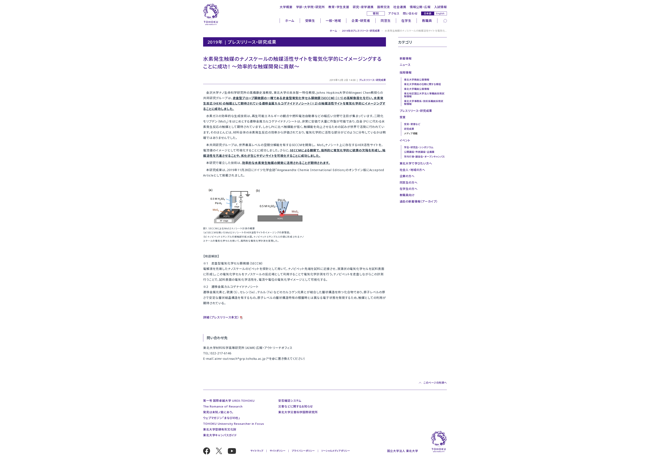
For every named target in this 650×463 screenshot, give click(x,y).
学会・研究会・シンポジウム (418, 147)
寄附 (376, 13)
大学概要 (286, 7)
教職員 (427, 20)
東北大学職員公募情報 (416, 89)
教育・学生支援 (338, 7)
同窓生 (386, 20)
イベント (405, 140)
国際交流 (383, 7)
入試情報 (440, 7)
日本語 (427, 13)
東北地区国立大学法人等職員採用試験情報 (424, 95)
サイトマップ (256, 450)
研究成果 (409, 128)
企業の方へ (407, 176)
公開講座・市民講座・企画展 (419, 151)
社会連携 (399, 7)
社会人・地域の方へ (412, 170)
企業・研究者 (361, 20)
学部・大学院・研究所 (310, 7)
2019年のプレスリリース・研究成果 (361, 30)
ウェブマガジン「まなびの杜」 (221, 418)
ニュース (405, 65)
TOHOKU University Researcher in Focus (233, 424)
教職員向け (407, 195)
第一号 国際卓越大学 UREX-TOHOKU (229, 401)
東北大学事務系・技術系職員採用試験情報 (423, 103)
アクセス (393, 13)
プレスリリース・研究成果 (372, 80)
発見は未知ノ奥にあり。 (218, 412)
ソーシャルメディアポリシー (335, 450)
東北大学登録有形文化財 (219, 429)
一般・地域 (333, 20)
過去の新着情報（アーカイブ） (419, 201)
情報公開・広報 (420, 7)
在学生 (406, 20)
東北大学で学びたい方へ (416, 163)
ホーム (290, 20)
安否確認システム (289, 401)
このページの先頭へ (435, 382)
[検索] (445, 21)
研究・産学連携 (363, 7)
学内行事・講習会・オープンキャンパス (424, 156)
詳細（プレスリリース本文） (221, 317)
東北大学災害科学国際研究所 (298, 412)
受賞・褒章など (412, 124)
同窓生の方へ (409, 182)
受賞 (403, 117)
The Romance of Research (223, 406)
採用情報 (406, 72)
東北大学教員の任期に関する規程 (422, 84)
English (440, 13)
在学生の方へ (409, 189)
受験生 (310, 20)
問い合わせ (410, 13)
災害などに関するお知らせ (295, 406)
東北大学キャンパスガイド (220, 435)
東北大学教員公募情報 (416, 79)
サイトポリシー (277, 450)
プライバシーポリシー (303, 450)
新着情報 (406, 58)
